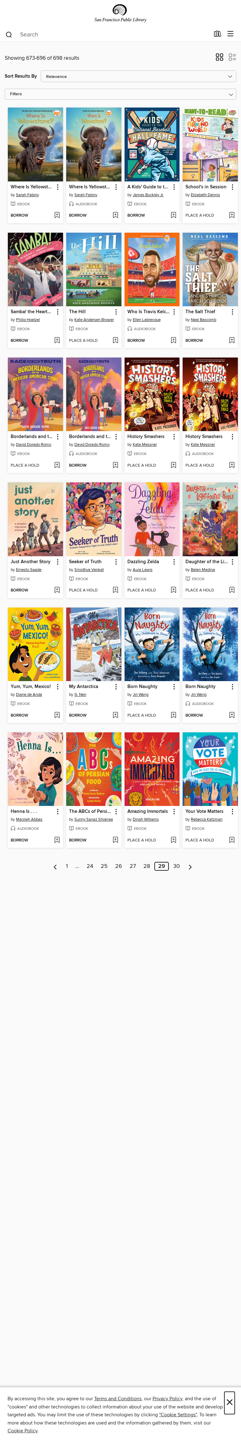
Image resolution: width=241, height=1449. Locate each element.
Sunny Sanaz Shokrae (93, 819)
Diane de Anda (29, 694)
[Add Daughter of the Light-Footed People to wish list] (232, 590)
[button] (219, 59)
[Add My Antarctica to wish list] (115, 716)
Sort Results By (21, 76)
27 (133, 866)
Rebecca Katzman (206, 819)
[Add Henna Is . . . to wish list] (57, 840)
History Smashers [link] (145, 437)
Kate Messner (145, 444)
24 (90, 866)
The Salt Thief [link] (200, 312)
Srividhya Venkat (89, 569)
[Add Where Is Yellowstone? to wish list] (57, 216)
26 (118, 866)
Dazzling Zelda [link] (143, 562)
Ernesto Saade (28, 569)
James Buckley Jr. (148, 194)
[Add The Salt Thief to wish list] (232, 341)
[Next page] (190, 866)
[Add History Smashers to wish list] (173, 466)
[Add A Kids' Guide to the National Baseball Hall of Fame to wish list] (173, 216)
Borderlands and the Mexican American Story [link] (32, 437)
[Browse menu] (230, 34)
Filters (16, 94)
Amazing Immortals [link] (147, 811)
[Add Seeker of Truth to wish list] (115, 590)
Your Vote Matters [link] (204, 811)
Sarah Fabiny (27, 194)
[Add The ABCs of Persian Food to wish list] (115, 840)
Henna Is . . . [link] (24, 811)
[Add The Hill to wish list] (115, 341)
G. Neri (80, 694)
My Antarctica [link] (83, 687)
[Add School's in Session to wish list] (232, 216)
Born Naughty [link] (142, 687)
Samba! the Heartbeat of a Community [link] (32, 312)
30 (176, 866)
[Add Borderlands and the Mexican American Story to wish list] (57, 466)
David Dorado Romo (33, 444)
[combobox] (107, 34)
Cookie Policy (22, 1431)
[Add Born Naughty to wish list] (173, 716)
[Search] (9, 34)
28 (146, 866)
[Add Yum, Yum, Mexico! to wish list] (57, 716)
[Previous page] (55, 866)
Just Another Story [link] (31, 562)
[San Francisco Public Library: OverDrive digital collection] (120, 13)
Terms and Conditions (118, 1399)
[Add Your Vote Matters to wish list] (232, 840)
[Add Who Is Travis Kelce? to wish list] (173, 341)
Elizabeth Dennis (205, 194)
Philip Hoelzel (28, 319)
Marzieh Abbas (29, 819)
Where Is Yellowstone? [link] (32, 187)
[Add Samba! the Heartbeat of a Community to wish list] (57, 341)
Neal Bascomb (203, 319)
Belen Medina (203, 569)
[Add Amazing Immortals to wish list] (173, 840)
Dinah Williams (146, 819)
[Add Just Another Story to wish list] (57, 590)
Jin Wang (140, 694)
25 (104, 866)
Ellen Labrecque (147, 319)
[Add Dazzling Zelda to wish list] (173, 590)
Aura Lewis (143, 569)
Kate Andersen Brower (94, 319)
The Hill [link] (77, 312)
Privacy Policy (167, 1399)
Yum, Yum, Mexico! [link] (31, 687)
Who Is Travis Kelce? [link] (148, 312)
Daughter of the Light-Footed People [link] (207, 562)
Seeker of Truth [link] (85, 562)
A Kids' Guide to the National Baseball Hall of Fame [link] (149, 187)
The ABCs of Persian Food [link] (91, 811)
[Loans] (217, 35)
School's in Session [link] (206, 187)
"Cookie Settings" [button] (178, 1415)
